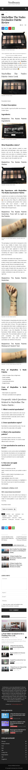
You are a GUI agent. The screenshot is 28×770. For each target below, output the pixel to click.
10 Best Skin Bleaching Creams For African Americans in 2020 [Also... (17, 715)
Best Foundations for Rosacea (17, 652)
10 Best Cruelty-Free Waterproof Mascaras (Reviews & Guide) (16, 565)
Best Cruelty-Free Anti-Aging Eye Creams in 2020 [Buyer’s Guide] (18, 550)
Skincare (12, 663)
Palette (20, 517)
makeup (10, 515)
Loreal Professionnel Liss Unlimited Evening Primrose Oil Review (21, 538)
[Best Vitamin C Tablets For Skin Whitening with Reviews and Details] (5, 723)
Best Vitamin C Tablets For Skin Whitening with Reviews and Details (17, 723)
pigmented (4, 519)
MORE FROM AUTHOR (19, 545)
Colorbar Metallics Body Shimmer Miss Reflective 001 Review (7, 538)
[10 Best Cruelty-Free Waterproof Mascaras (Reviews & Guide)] (5, 565)
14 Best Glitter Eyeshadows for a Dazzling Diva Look (12, 634)
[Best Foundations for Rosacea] (5, 654)
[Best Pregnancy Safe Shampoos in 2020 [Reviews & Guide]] (5, 731)
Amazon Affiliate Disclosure (14, 765)
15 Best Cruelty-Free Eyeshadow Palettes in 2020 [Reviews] (18, 557)
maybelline (15, 515)
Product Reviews (14, 726)
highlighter (4, 515)
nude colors (14, 517)
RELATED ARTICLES (7, 545)
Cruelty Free (13, 732)
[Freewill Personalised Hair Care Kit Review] (5, 661)
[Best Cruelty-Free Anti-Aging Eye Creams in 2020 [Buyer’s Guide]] (5, 550)
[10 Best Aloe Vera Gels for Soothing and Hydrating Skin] (5, 647)
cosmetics (8, 514)
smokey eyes (11, 519)
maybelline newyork (6, 517)
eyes (13, 514)
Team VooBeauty (5, 637)
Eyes (6, 12)
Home (2, 12)
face (23, 514)
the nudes (17, 519)
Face (11, 648)
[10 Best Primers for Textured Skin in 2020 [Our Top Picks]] (5, 668)
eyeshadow (17, 514)
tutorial (22, 519)
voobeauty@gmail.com (16, 704)
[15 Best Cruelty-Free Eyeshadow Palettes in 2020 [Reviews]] (5, 557)
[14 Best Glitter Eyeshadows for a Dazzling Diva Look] (14, 626)
